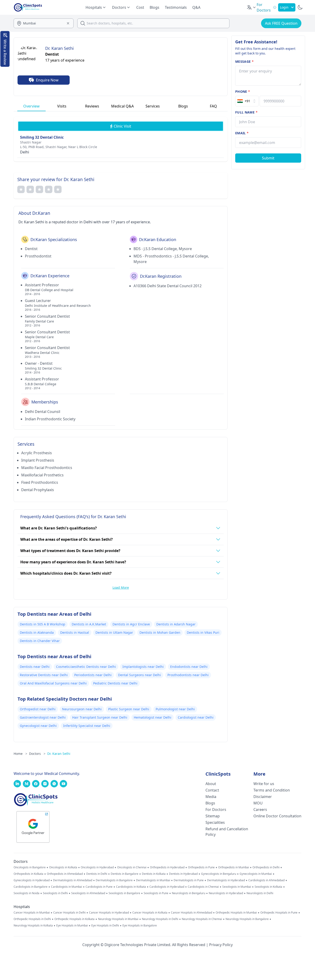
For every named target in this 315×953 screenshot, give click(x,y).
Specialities (215, 822)
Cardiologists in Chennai (203, 887)
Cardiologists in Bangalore (31, 887)
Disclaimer (262, 796)
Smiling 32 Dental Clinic (42, 137)
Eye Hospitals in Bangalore (139, 925)
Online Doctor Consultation (277, 816)
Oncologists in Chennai (131, 867)
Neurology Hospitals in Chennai (202, 919)
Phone (242, 91)
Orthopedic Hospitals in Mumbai (236, 912)
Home (20, 753)
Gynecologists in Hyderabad (32, 880)
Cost (140, 7)
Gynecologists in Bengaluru (218, 874)
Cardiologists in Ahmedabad (266, 880)
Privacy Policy (221, 944)
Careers (260, 809)
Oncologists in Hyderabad (97, 867)
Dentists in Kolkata (154, 874)
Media (210, 796)
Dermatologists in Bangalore (114, 880)
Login (284, 7)
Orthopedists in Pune (201, 867)
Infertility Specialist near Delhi (86, 725)
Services (153, 106)
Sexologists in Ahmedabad (88, 893)
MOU (258, 803)
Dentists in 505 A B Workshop (42, 624)
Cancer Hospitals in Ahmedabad (191, 912)
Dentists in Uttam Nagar (114, 632)
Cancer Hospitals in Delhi (69, 912)
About (210, 783)
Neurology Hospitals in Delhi (160, 919)
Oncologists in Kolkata (63, 867)
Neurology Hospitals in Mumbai (118, 919)
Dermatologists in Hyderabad (226, 880)
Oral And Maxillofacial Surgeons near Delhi (53, 683)
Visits (61, 106)
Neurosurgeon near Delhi (82, 709)
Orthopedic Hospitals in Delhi (32, 919)
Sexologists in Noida (26, 893)
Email (242, 133)
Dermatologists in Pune (189, 880)
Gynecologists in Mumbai (256, 874)
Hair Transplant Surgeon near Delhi (99, 717)
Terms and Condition (271, 790)
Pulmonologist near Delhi (175, 709)
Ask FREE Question (281, 23)
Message (244, 61)
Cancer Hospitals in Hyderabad (109, 912)
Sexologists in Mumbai (236, 887)
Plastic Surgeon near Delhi (128, 709)
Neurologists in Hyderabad (226, 893)
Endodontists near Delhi (189, 666)
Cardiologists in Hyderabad (166, 887)
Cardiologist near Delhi (196, 717)
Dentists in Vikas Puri (203, 632)
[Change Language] (252, 7)
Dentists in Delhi (96, 874)
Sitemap (212, 816)
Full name (246, 112)
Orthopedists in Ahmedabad (65, 874)
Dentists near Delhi (35, 666)
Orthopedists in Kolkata (28, 874)
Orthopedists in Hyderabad (167, 867)
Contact (212, 790)
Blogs (154, 7)
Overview (31, 106)
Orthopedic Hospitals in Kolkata (74, 919)
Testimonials (176, 7)
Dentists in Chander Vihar (40, 641)
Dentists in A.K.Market (89, 624)
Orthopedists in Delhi (266, 867)
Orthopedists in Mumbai (233, 867)
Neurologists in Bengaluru (188, 893)
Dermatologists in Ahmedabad (72, 880)
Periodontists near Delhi (93, 675)
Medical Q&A (122, 106)
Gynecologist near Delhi (38, 725)
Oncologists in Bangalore (30, 867)
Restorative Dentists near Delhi (44, 675)
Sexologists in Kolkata (268, 887)
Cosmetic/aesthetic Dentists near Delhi (86, 666)
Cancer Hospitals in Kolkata (149, 912)
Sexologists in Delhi (55, 893)
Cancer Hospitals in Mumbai (32, 912)
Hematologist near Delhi (152, 717)
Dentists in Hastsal (74, 632)
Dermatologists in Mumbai (153, 880)
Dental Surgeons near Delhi (139, 675)
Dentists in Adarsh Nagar (176, 624)
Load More (121, 587)
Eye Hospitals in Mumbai (72, 925)
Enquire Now (47, 80)
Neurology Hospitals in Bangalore (247, 919)
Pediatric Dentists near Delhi (115, 683)
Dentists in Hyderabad (183, 874)
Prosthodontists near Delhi (188, 675)
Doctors (37, 753)
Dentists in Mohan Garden (160, 632)
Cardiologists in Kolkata (131, 887)
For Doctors (215, 809)
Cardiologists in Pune (99, 887)
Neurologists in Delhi (260, 893)
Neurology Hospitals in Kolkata (33, 925)
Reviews (92, 106)
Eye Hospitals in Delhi (105, 925)
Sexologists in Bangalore (124, 893)
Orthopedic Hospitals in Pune (278, 912)
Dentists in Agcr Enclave (131, 624)
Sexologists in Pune (156, 893)
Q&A (196, 7)
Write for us (263, 783)
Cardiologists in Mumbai (66, 887)
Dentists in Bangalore (124, 874)
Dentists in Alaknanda (37, 632)
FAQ (213, 106)
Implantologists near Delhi (143, 666)
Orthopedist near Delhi (38, 709)
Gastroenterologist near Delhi (43, 717)
